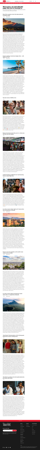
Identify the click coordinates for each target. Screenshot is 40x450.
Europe (33, 429)
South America (33, 432)
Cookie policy (21, 436)
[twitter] (8, 447)
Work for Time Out (22, 429)
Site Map (21, 445)
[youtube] (10, 447)
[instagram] (3, 447)
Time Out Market (28, 426)
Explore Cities (16, 1)
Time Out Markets (21, 1)
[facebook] (6, 447)
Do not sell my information (21, 434)
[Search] (33, 1)
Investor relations (22, 426)
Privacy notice (21, 432)
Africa (32, 426)
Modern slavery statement (22, 441)
